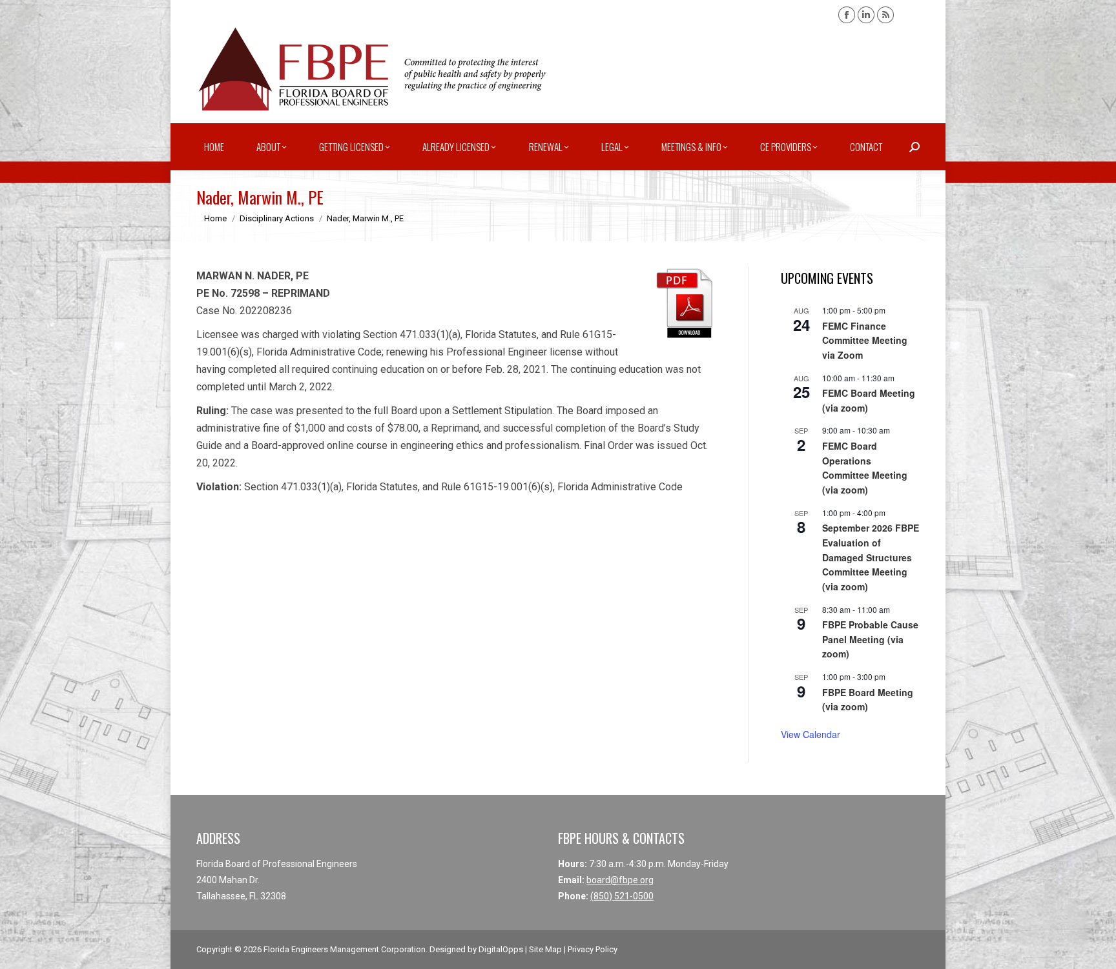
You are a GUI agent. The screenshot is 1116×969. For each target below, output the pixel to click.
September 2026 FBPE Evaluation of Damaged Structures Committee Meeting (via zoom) (870, 557)
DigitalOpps (501, 949)
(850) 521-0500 (622, 896)
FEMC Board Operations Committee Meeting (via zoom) (864, 467)
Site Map (545, 949)
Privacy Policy (592, 949)
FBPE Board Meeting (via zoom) (867, 700)
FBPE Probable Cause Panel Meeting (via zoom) (870, 639)
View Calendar (810, 734)
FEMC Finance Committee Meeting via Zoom (864, 340)
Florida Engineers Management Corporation (345, 949)
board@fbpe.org (620, 880)
